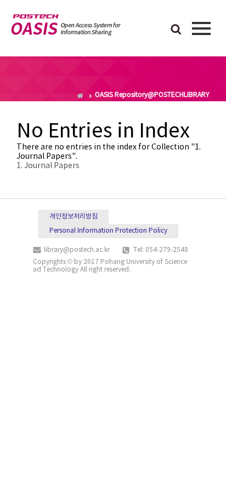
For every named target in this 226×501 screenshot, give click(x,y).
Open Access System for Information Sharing (66, 26)
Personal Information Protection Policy (108, 230)
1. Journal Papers (48, 166)
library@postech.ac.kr (77, 250)
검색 (176, 30)
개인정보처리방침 (73, 216)
